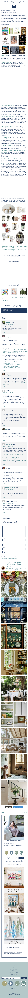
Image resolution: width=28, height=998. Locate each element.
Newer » (24, 812)
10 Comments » (6, 312)
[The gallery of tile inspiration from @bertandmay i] (14, 766)
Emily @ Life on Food (10, 487)
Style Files (14, 969)
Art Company (14, 972)
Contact (14, 974)
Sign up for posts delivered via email (14, 864)
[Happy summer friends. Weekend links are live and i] (14, 662)
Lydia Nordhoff (9, 322)
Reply (3, 332)
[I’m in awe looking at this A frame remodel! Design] (14, 740)
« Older (3, 812)
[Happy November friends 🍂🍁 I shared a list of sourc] (14, 584)
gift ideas (10, 310)
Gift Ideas (11, 309)
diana (6, 336)
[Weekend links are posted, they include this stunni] (14, 792)
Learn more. (12, 846)
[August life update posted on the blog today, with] (14, 636)
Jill (5, 374)
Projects (14, 967)
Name (3, 538)
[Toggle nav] (14, 6)
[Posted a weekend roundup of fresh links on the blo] (14, 714)
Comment (4, 525)
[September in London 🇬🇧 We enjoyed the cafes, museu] (14, 610)
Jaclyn (6, 429)
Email (3, 543)
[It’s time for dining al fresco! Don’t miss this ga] (14, 688)
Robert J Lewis (8, 444)
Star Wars (19, 161)
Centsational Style (14, 2)
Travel (14, 970)
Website (4, 547)
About (14, 965)
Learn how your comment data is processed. (13, 557)
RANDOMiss (8, 410)
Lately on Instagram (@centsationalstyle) (14, 563)
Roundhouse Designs (15, 994)
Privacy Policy (14, 988)
